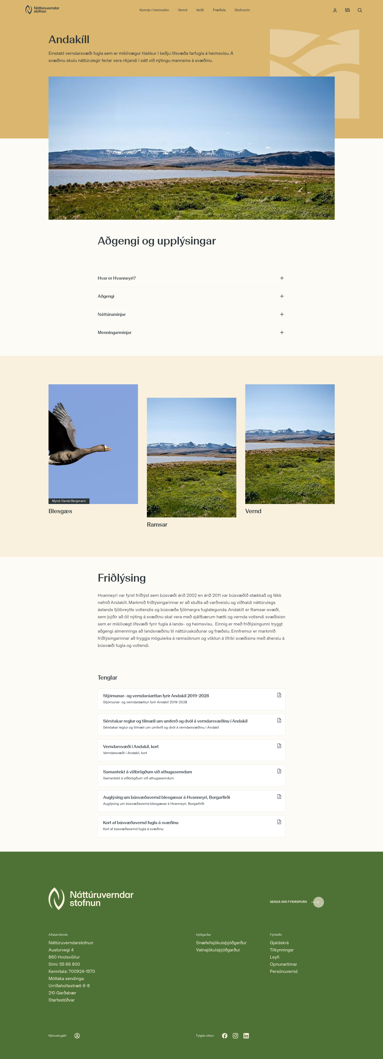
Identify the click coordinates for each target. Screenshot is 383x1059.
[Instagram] (235, 1035)
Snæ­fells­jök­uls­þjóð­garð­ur (221, 942)
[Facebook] (224, 1035)
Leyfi (274, 957)
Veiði (200, 10)
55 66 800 (69, 964)
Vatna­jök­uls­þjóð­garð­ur (218, 950)
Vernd (182, 10)
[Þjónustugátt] (334, 10)
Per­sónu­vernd (284, 971)
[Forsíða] (42, 10)
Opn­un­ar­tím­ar (283, 964)
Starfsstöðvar (62, 1000)
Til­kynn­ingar (282, 950)
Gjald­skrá (279, 942)
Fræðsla (219, 10)
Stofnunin (242, 10)
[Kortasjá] (347, 10)
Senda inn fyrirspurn (288, 902)
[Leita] (359, 10)
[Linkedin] (246, 1035)
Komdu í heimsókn (154, 10)
